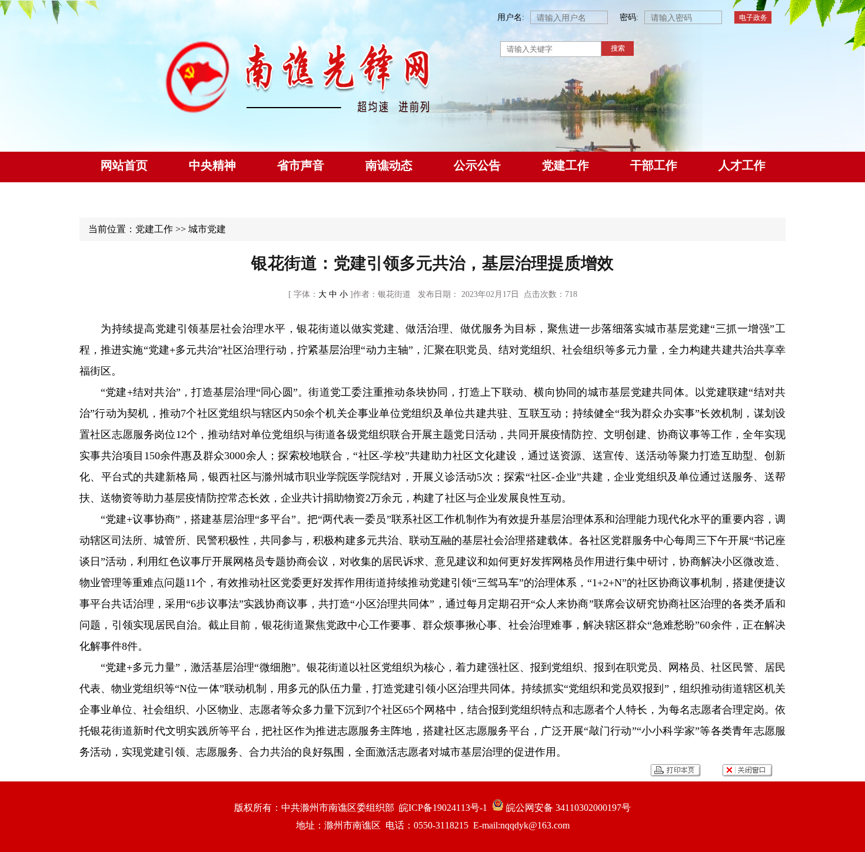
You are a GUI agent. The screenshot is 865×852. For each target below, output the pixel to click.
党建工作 (565, 165)
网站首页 (124, 165)
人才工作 (742, 165)
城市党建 (207, 229)
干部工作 (653, 165)
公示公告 (477, 165)
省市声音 (300, 165)
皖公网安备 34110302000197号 (567, 808)
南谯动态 (388, 165)
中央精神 (212, 165)
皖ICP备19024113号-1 (440, 808)
